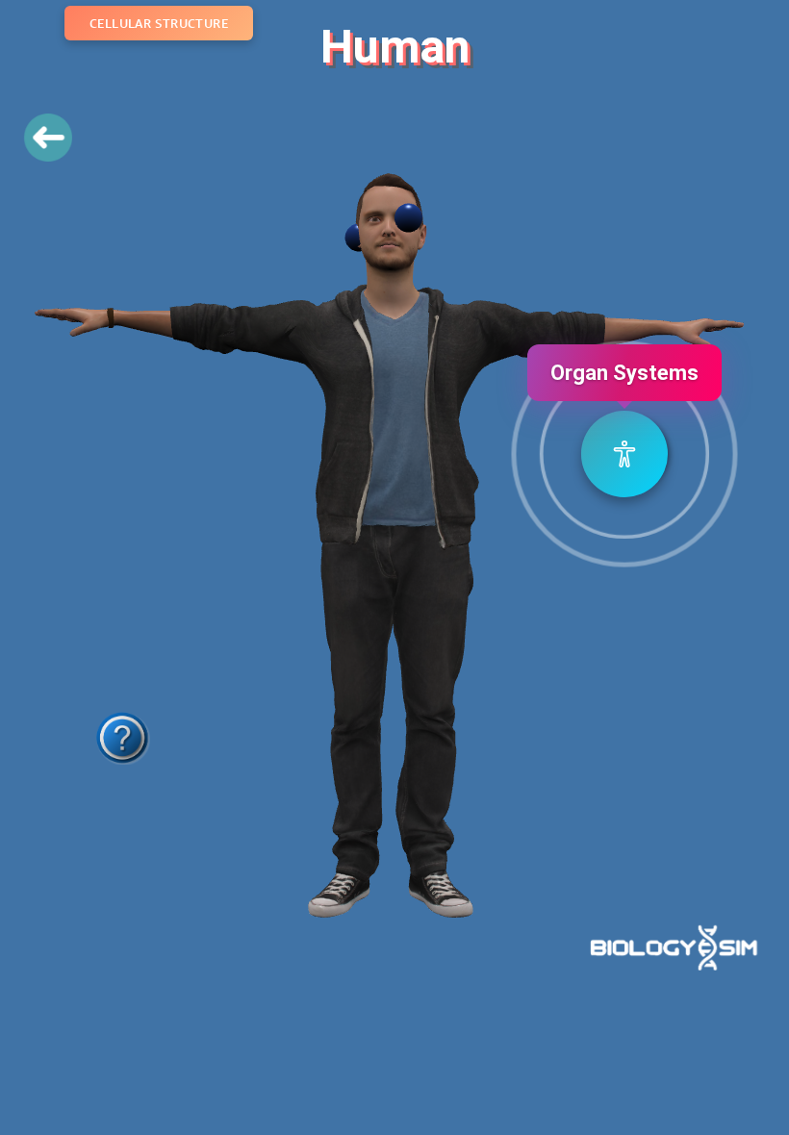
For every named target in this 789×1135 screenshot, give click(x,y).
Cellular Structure (158, 23)
